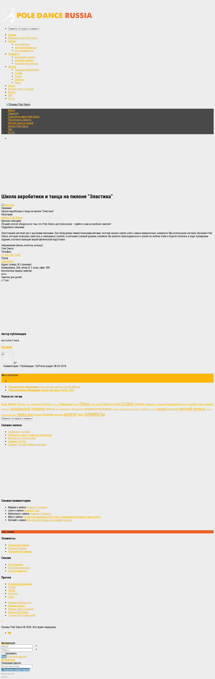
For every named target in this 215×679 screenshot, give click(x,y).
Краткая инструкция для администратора (49, 520)
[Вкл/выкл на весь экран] (9, 673)
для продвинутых (24, 50)
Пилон (84, 404)
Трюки (18, 76)
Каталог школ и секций (20, 89)
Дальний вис (66, 404)
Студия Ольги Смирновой (21, 615)
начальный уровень (25, 57)
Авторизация (8, 659)
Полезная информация (27, 69)
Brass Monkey (8, 404)
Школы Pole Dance (11, 217)
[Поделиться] (6, 673)
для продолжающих (26, 47)
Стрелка (139, 404)
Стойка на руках (110, 404)
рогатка (144, 409)
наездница (5, 409)
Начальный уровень (18, 545)
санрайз (152, 409)
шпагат (70, 413)
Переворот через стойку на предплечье (30, 435)
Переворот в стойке (19, 431)
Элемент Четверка (37, 507)
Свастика (95, 404)
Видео (11, 85)
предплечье (77, 409)
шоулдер (58, 414)
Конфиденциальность (19, 602)
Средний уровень (17, 548)
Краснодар (7, 261)
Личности (13, 113)
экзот (81, 414)
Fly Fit (11, 98)
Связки (11, 41)
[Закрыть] (2, 673)
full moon (21, 404)
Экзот (18, 82)
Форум (11, 92)
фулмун (37, 414)
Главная (12, 34)
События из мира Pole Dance (23, 116)
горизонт (192, 404)
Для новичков (15, 564)
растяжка (135, 409)
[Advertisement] (102, 166)
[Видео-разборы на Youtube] (9, 381)
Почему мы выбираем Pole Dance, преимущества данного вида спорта (62, 516)
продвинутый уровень (26, 63)
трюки (22, 414)
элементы (94, 414)
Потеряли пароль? (17, 656)
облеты (50, 409)
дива (200, 404)
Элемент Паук (32, 510)
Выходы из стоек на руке (22, 438)
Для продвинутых (17, 570)
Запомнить (11, 653)
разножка (116, 409)
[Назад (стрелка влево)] (2, 676)
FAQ (10, 95)
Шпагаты (20, 79)
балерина (161, 404)
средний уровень (24, 60)
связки (161, 409)
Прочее (12, 66)
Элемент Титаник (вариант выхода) (27, 444)
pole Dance (36, 404)
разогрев (125, 409)
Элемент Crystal (17, 441)
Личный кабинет (16, 605)
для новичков (22, 44)
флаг (30, 414)
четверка (48, 414)
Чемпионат (150, 404)
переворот (65, 409)
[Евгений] (7, 362)
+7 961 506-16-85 (10, 254)
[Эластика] (7, 204)
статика (209, 409)
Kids (28, 404)
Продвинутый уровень (20, 551)
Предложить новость (19, 119)
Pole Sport (47, 404)
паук (57, 409)
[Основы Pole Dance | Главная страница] (47, 22)
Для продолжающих (19, 567)
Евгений (6, 347)
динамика (209, 404)
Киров (76, 404)
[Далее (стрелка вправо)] (6, 676)
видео (184, 404)
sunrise (55, 404)
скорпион (172, 409)
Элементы (13, 54)
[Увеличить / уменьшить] (12, 673)
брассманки (173, 404)
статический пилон (8, 415)
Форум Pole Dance (18, 126)
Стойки (18, 73)
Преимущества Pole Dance (23, 38)
